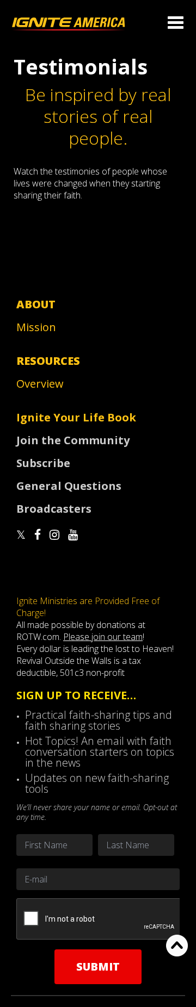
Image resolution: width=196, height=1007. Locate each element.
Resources (48, 360)
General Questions (68, 485)
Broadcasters (53, 508)
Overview (40, 383)
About (36, 304)
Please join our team (103, 637)
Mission (36, 327)
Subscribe (43, 463)
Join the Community (73, 440)
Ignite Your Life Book (76, 417)
